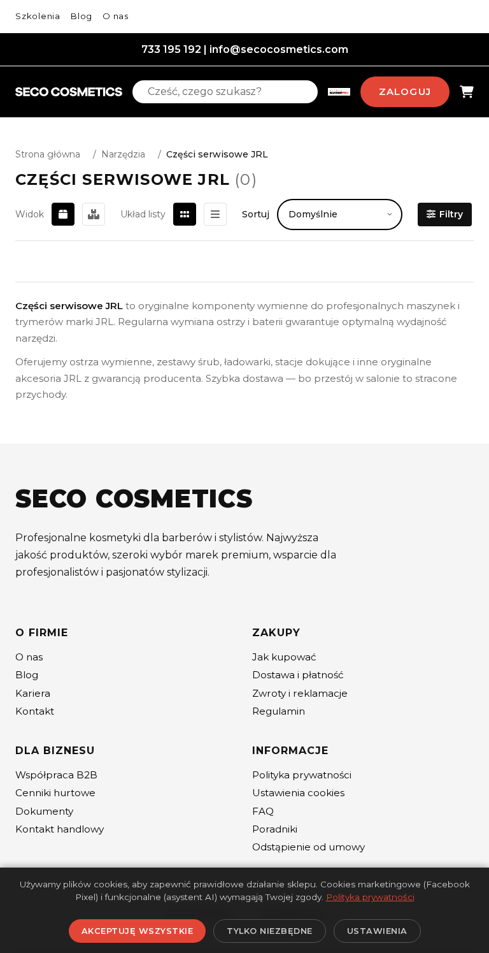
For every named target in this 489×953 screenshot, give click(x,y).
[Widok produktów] (63, 214)
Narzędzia (123, 154)
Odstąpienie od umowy (308, 847)
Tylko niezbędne (270, 931)
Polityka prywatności (301, 775)
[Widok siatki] (184, 214)
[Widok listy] (215, 214)
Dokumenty (44, 811)
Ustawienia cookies (298, 793)
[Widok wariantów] (93, 214)
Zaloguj (405, 91)
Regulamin (278, 711)
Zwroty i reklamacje (300, 693)
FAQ (263, 811)
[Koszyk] (467, 92)
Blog (81, 16)
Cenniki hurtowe (55, 793)
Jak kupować (284, 657)
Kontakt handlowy (59, 829)
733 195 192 (171, 49)
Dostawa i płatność (298, 675)
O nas (116, 16)
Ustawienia (377, 931)
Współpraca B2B (56, 775)
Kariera (32, 693)
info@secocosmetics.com (278, 49)
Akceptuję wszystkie (138, 931)
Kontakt (34, 711)
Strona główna (47, 154)
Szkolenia (37, 16)
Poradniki (274, 829)
